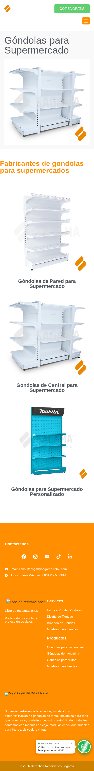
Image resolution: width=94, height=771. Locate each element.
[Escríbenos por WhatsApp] (84, 746)
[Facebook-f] (7, 740)
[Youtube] (47, 557)
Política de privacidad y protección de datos (21, 619)
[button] (86, 20)
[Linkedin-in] (70, 557)
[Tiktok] (58, 557)
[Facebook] (24, 557)
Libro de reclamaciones (21, 610)
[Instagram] (35, 557)
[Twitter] (15, 740)
